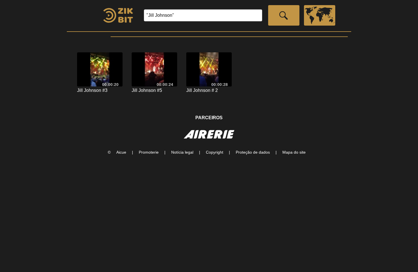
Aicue (121, 152)
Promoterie (149, 152)
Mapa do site (294, 152)
